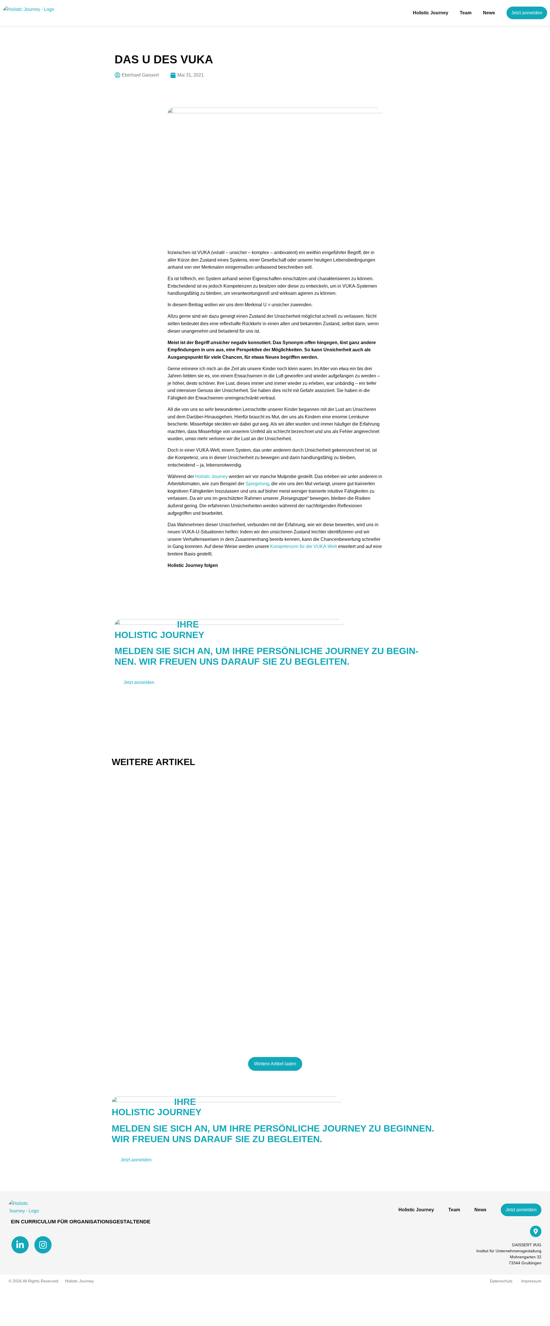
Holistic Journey (430, 12)
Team (466, 12)
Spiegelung (257, 483)
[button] (275, 1064)
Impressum (531, 1281)
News (489, 12)
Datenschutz (501, 1281)
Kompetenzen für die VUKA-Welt (303, 546)
